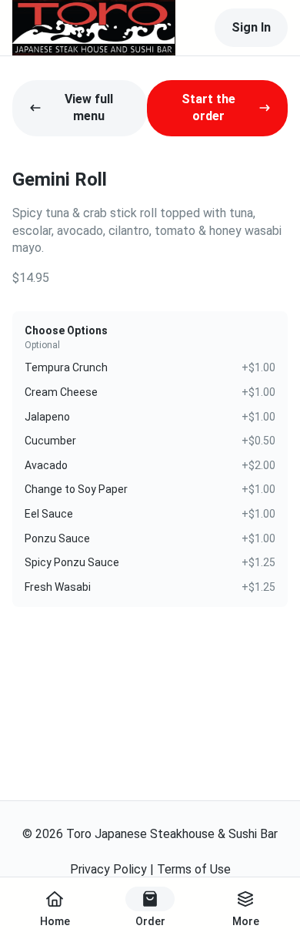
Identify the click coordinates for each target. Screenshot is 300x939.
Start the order (208, 107)
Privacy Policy (108, 869)
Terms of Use (194, 869)
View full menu (89, 107)
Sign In (251, 27)
